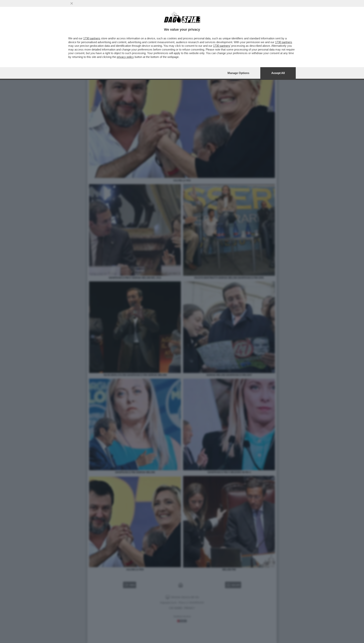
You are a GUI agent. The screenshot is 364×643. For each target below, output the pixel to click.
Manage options (238, 73)
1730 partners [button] (91, 38)
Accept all (278, 73)
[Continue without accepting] (71, 3)
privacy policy (125, 56)
